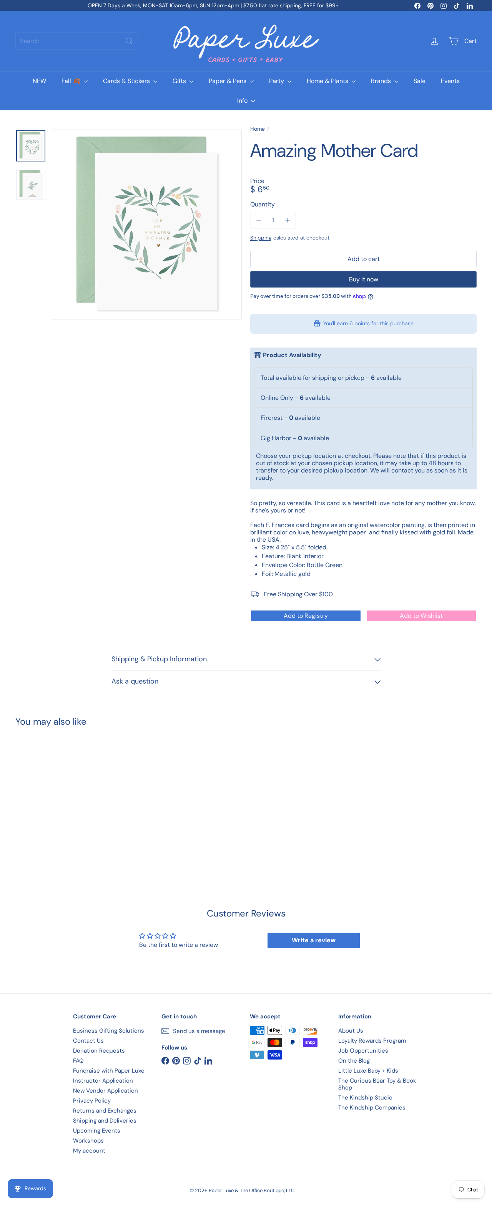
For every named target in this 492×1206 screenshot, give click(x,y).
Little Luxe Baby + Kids (368, 1071)
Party (277, 81)
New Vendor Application (105, 1091)
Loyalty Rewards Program (372, 1041)
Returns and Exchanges (104, 1111)
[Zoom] (146, 224)
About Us (350, 1031)
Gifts (180, 81)
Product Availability (292, 355)
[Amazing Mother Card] (50, 795)
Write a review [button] (314, 940)
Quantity (262, 204)
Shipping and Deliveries (104, 1120)
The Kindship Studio (365, 1097)
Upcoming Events (96, 1130)
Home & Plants (328, 81)
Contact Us (88, 1041)
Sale (420, 81)
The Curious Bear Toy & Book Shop (377, 1084)
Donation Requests (99, 1051)
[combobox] (76, 41)
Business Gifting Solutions (108, 1031)
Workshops (88, 1140)
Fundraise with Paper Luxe (109, 1071)
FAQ (78, 1061)
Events (450, 81)
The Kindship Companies (372, 1107)
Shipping (261, 238)
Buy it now (363, 279)
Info (243, 100)
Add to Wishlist (421, 616)
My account (89, 1150)
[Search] (129, 41)
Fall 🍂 (72, 81)
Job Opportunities (363, 1051)
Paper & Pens (228, 81)
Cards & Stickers (127, 81)
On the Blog (354, 1061)
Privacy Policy (92, 1101)
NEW (39, 81)
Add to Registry (306, 616)
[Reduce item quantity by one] (258, 220)
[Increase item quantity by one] (287, 220)
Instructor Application (103, 1081)
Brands (381, 81)
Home (257, 129)
